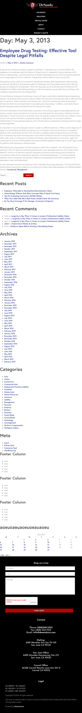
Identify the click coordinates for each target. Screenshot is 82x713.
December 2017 (10, 244)
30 (36, 550)
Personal (7, 405)
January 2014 (9, 333)
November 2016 (10, 277)
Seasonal (7, 412)
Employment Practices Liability (16, 387)
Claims (7, 379)
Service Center (41, 21)
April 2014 (8, 326)
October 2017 (9, 249)
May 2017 (8, 262)
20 (1, 547)
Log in (6, 443)
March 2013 (8, 359)
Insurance (41, 12)
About (41, 25)
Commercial (11, 169)
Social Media (9, 415)
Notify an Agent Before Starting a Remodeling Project (32, 226)
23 (36, 547)
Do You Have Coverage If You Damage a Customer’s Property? (28, 201)
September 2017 (10, 251)
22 (25, 547)
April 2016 (8, 295)
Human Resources (11, 394)
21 (13, 547)
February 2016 (9, 300)
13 (1, 545)
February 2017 (9, 269)
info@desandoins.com (44, 632)
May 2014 (8, 323)
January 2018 (9, 241)
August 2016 (9, 285)
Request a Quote (41, 33)
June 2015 (8, 313)
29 (25, 550)
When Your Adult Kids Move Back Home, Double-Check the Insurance (31, 198)
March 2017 (8, 267)
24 (48, 547)
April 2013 (8, 356)
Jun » (7, 555)
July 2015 (8, 310)
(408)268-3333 (44, 627)
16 (36, 545)
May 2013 (8, 354)
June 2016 (8, 290)
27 (1, 550)
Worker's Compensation (13, 425)
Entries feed (9, 445)
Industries (41, 16)
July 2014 (8, 318)
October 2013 (9, 341)
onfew (6, 224)
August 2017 (9, 254)
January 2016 (9, 303)
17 (48, 545)
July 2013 (8, 349)
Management (22, 169)
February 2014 (9, 331)
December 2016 (10, 274)
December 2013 (10, 336)
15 (24, 545)
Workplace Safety (11, 428)
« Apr (2, 555)
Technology (8, 420)
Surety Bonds (9, 417)
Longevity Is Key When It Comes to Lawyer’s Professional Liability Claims (40, 216)
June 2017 (8, 259)
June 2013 (8, 351)
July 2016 (8, 287)
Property (7, 407)
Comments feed (10, 448)
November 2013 (10, 338)
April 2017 (8, 264)
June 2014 (8, 320)
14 (13, 545)
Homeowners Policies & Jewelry (24, 224)
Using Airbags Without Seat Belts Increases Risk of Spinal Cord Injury (32, 193)
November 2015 (10, 308)
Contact (41, 29)
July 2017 (8, 256)
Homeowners (9, 392)
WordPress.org (10, 450)
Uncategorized (10, 423)
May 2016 (8, 292)
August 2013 (9, 346)
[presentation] (21, 601)
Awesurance (19, 706)
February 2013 (9, 362)
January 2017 (9, 272)
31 (48, 550)
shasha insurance (27, 63)
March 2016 (8, 297)
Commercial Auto (11, 384)
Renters (7, 410)
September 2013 (10, 344)
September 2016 (10, 282)
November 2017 (10, 246)
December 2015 (10, 305)
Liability (7, 400)
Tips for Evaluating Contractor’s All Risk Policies (23, 196)
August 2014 (9, 315)
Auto (6, 376)
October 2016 (9, 279)
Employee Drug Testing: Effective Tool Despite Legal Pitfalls (38, 52)
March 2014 (8, 328)
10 (48, 542)
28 (13, 550)
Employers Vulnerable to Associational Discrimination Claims (28, 191)
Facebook (8, 389)
